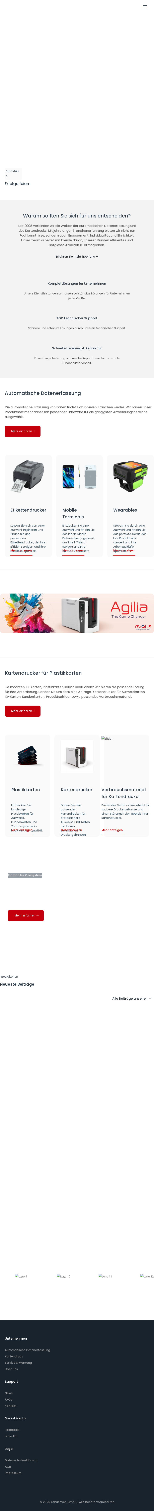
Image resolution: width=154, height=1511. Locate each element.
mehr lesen (11, 1076)
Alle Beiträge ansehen (130, 998)
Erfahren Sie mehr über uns (75, 257)
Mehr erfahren (21, 431)
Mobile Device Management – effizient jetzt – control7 (52, 1117)
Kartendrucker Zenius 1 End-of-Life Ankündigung (46, 1037)
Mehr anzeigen (21, 550)
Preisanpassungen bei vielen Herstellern (39, 1197)
